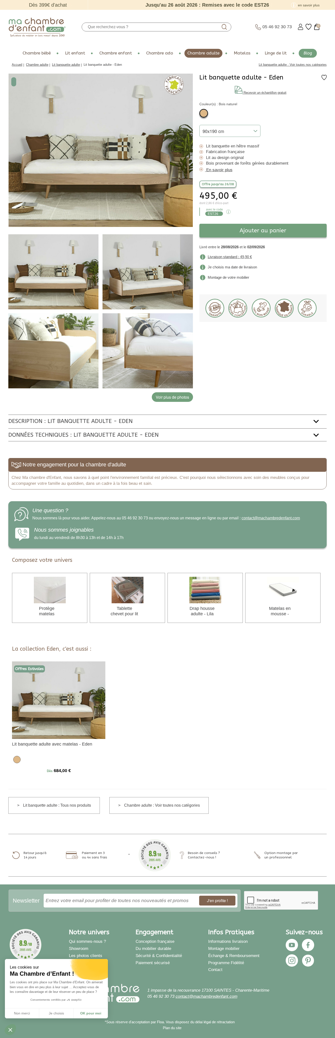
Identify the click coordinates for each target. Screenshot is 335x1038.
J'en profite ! (217, 900)
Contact (215, 969)
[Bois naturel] (203, 113)
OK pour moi (90, 1013)
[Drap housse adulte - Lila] (205, 589)
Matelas (242, 53)
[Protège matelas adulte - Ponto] (50, 589)
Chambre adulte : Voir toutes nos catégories (162, 805)
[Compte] (300, 27)
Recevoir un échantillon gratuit (265, 92)
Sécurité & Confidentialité (159, 955)
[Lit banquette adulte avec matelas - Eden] (58, 700)
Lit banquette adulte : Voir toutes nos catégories (293, 64)
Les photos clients (85, 955)
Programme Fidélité (226, 962)
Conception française (155, 941)
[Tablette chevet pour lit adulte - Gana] (127, 589)
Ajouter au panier (263, 230)
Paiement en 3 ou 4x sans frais (94, 855)
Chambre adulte (203, 53)
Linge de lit (276, 53)
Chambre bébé (37, 53)
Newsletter (26, 900)
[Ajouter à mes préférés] (324, 79)
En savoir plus (219, 169)
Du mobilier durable (153, 948)
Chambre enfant (115, 53)
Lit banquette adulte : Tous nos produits (57, 805)
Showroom (78, 948)
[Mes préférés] (308, 27)
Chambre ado (159, 53)
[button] (10, 1030)
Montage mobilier (224, 948)
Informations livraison (228, 941)
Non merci (22, 1013)
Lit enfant (75, 53)
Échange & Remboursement (233, 955)
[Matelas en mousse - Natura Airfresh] (283, 589)
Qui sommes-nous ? (87, 941)
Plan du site (172, 1028)
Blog (308, 53)
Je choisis (56, 1013)
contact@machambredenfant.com (271, 518)
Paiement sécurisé (153, 962)
